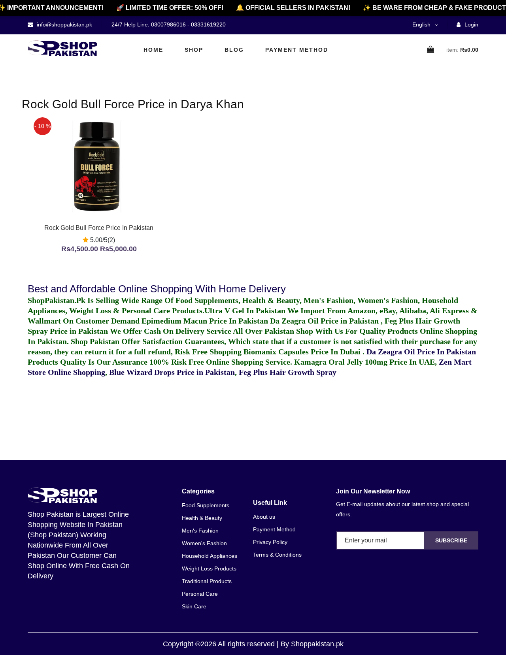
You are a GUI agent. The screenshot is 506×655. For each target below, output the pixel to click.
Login (470, 24)
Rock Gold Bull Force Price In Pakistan (98, 227)
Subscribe (451, 540)
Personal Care (200, 594)
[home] (62, 48)
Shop (194, 50)
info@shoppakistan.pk (63, 24)
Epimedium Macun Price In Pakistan (205, 320)
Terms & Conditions (277, 554)
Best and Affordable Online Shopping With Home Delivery (157, 289)
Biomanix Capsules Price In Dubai (303, 351)
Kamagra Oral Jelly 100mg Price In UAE (364, 362)
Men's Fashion (200, 530)
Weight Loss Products (209, 568)
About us (264, 517)
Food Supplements (205, 505)
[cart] (431, 50)
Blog (234, 50)
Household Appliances (209, 556)
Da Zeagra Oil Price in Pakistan (325, 320)
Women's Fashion (204, 543)
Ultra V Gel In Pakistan (244, 310)
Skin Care (194, 606)
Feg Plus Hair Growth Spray (287, 372)
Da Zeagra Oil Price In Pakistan (421, 351)
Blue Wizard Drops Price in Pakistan (172, 372)
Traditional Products (207, 581)
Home (153, 50)
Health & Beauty (202, 518)
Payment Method (296, 50)
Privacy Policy (270, 542)
